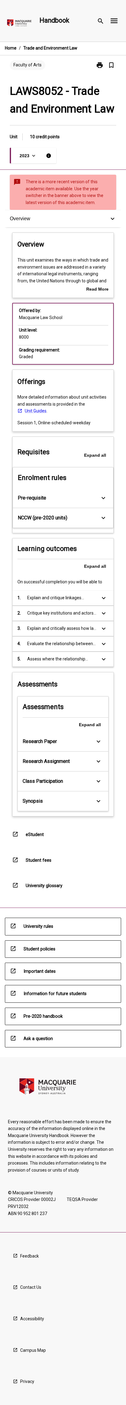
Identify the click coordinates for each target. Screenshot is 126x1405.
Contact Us (30, 1287)
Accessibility (32, 1318)
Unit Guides (35, 410)
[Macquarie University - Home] (19, 24)
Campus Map (33, 1350)
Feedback (29, 1256)
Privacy (27, 1381)
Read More (97, 290)
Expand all (95, 455)
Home (11, 48)
